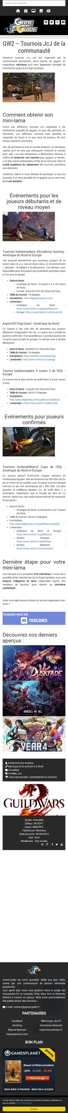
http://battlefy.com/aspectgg (39, 356)
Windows (41, 830)
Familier (12, 773)
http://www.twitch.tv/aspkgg (39, 359)
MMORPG (38, 827)
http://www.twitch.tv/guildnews (34, 541)
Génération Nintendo (51, 1025)
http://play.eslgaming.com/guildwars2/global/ (35, 399)
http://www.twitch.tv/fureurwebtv (35, 548)
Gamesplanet (36, 777)
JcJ (20, 773)
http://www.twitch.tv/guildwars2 (34, 534)
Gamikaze (17, 1021)
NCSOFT (38, 823)
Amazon (52, 777)
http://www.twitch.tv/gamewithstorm (37, 308)
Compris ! (34, 1109)
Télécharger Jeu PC (51, 1021)
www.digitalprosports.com (38, 298)
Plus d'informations (24, 1103)
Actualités (13, 770)
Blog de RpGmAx (17, 1029)
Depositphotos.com (17, 1034)
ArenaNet (38, 820)
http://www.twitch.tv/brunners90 (44, 312)
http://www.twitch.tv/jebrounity (40, 403)
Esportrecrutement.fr (51, 1029)
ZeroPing (17, 1025)
